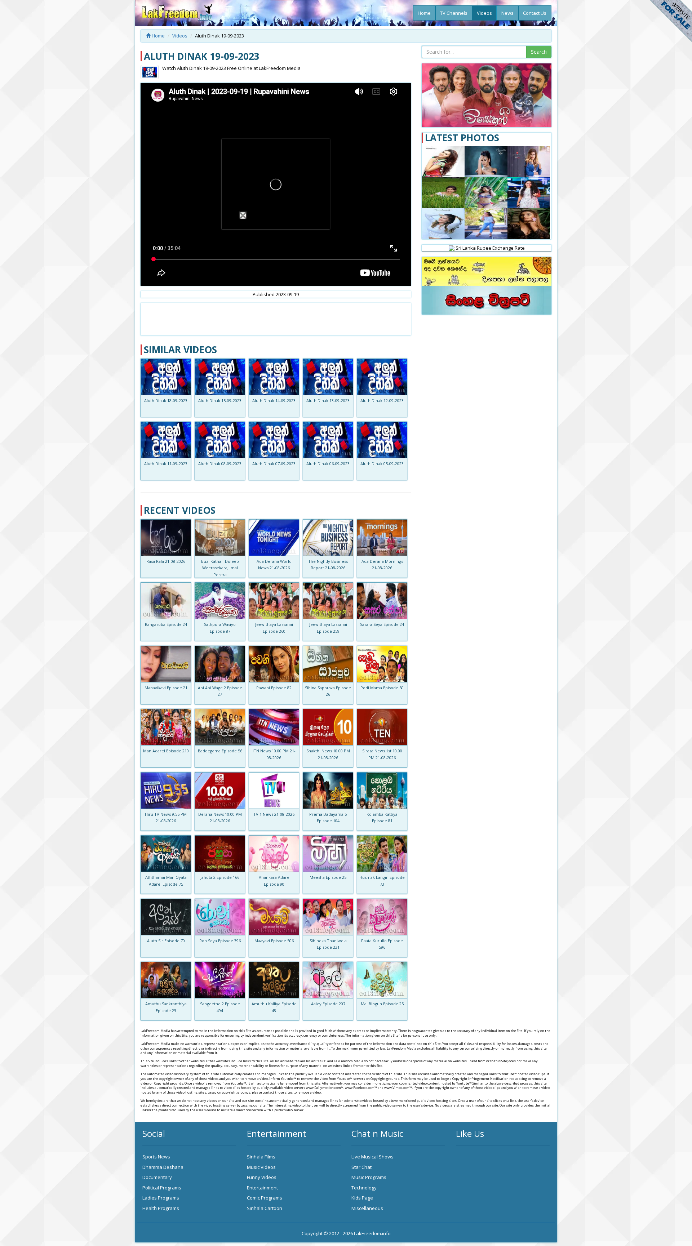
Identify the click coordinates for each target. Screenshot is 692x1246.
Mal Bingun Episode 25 (382, 1003)
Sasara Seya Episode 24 (382, 624)
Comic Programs (264, 1197)
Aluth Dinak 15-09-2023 (219, 400)
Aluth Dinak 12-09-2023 (382, 400)
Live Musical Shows (372, 1156)
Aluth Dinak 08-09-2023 (219, 463)
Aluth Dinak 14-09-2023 (274, 400)
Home (424, 13)
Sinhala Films (261, 1156)
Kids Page (362, 1197)
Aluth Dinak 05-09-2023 (382, 463)
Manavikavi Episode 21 (166, 687)
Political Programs (161, 1187)
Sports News (156, 1156)
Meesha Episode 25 (328, 877)
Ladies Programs (160, 1197)
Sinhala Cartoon (264, 1208)
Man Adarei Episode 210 (166, 750)
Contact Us (534, 13)
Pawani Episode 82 (274, 687)
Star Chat (361, 1167)
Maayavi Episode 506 (274, 940)
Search (539, 51)
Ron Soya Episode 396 (220, 940)
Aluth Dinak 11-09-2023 (165, 463)
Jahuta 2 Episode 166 (219, 877)
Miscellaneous (367, 1208)
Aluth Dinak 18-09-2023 (165, 400)
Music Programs (368, 1177)
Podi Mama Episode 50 (382, 687)
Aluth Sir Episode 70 (166, 940)
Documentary (157, 1177)
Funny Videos (261, 1177)
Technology (364, 1187)
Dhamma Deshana (162, 1167)
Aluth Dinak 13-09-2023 (328, 400)
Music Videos (261, 1167)
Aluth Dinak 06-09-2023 (328, 463)
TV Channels (453, 13)
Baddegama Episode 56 (220, 750)
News (507, 13)
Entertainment (262, 1187)
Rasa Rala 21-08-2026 (165, 561)
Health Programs (160, 1208)
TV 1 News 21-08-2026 (273, 814)
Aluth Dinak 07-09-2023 (274, 463)
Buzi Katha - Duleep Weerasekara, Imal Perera (220, 568)
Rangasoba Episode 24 (166, 624)
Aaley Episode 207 (328, 1003)
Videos (484, 13)
